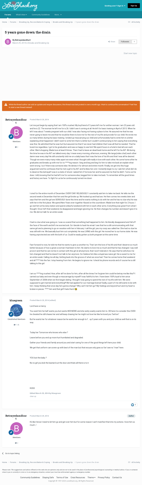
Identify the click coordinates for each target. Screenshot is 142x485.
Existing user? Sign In (114, 6)
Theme (91, 477)
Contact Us (117, 477)
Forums (8, 15)
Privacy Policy (104, 477)
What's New (21, 15)
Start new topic (130, 53)
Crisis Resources (78, 477)
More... (57, 15)
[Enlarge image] (76, 289)
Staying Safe (48, 477)
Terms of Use (62, 477)
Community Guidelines (41, 15)
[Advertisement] (71, 78)
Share (112, 42)
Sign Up (134, 6)
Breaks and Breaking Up (38, 43)
